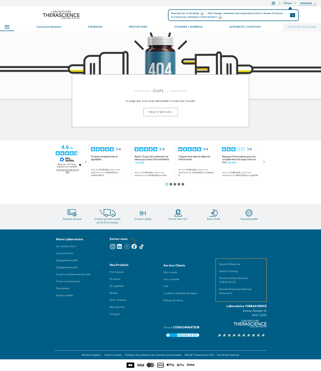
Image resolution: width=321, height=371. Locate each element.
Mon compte (170, 272)
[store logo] (61, 15)
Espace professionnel (301, 27)
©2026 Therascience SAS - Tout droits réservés (212, 354)
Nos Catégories (7, 27)
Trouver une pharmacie (68, 281)
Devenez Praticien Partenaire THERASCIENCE (233, 280)
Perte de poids (138, 27)
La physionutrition (64, 253)
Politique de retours (173, 300)
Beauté (113, 293)
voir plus (139, 162)
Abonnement (62, 288)
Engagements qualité (67, 260)
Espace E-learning (228, 271)
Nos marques (117, 272)
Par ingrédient (117, 286)
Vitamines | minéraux (188, 27)
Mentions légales (91, 354)
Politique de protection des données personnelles (153, 354)
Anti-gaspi (115, 314)
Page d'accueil (160, 112)
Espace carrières (64, 295)
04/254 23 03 (187, 335)
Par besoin (95, 27)
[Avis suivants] (264, 162)
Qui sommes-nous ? (66, 246)
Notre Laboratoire (69, 239)
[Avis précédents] (85, 162)
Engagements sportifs (67, 267)
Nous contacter (171, 279)
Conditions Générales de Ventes (180, 293)
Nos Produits (119, 265)
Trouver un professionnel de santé (73, 274)
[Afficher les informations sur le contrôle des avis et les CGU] (80, 165)
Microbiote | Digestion (245, 27)
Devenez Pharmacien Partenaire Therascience (235, 291)
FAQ (166, 286)
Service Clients (174, 265)
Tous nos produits (48, 27)
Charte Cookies (113, 354)
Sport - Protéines (118, 300)
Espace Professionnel (229, 264)
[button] (290, 2)
